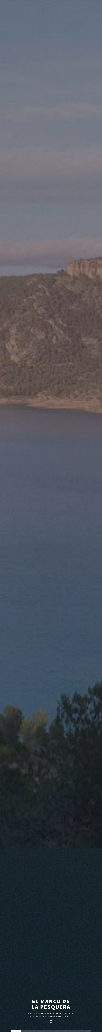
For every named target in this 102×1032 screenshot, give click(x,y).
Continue (51, 1022)
